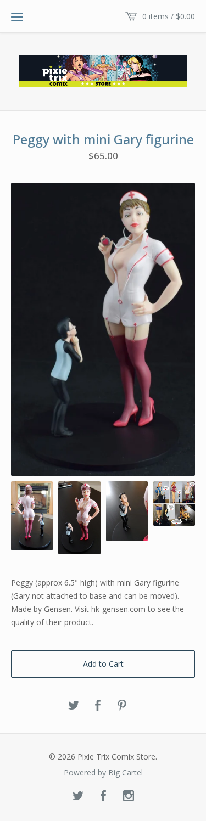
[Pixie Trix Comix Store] (103, 71)
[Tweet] (73, 706)
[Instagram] (128, 796)
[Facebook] (103, 796)
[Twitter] (78, 796)
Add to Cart (103, 664)
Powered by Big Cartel (103, 773)
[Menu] (17, 16)
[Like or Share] (97, 706)
